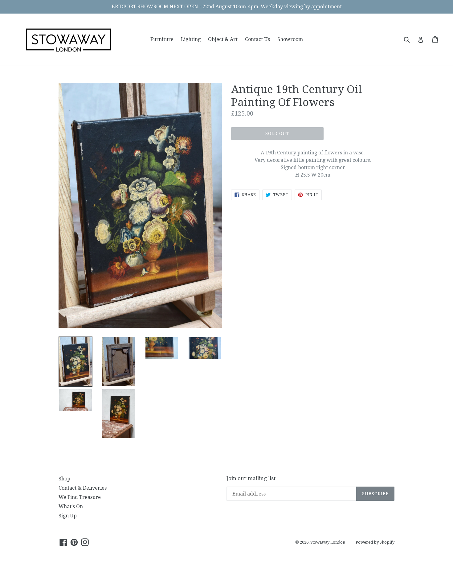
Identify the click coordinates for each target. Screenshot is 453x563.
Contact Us (257, 39)
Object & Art (223, 39)
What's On (71, 506)
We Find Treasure (80, 497)
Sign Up (68, 516)
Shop (64, 479)
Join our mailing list (250, 478)
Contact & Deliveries (83, 488)
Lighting (191, 39)
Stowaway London (327, 542)
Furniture (161, 39)
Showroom (290, 39)
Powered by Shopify (375, 542)
